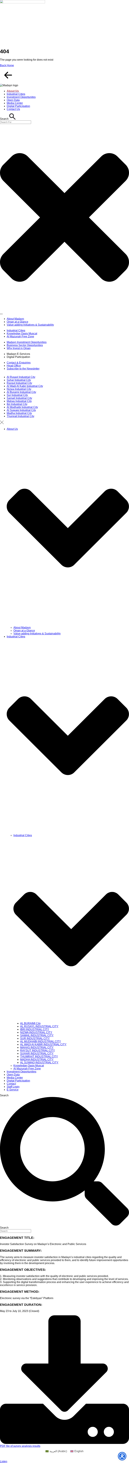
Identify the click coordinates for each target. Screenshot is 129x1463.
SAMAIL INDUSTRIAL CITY (37, 1035)
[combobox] (15, 122)
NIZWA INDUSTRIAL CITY (36, 1032)
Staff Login (13, 1086)
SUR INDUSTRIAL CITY (35, 1038)
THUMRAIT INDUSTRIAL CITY (39, 1056)
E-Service (12, 1089)
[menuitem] (56, 1451)
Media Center (15, 1077)
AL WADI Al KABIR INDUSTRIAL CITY (43, 1044)
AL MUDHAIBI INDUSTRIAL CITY (40, 1041)
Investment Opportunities (21, 1071)
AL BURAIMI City (30, 1023)
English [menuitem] (78, 1451)
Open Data (13, 1074)
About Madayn (22, 627)
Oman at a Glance (24, 630)
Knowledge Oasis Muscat (28, 1065)
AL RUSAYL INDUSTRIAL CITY (39, 1026)
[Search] (1, 313)
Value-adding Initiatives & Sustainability (37, 633)
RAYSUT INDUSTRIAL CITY (37, 1050)
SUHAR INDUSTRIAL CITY (37, 1053)
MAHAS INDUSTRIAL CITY (37, 1047)
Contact (11, 1083)
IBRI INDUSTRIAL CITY (34, 1029)
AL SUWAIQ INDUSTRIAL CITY (39, 1062)
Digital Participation (18, 1080)
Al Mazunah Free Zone (27, 1068)
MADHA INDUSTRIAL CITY (37, 1059)
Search (4, 1095)
